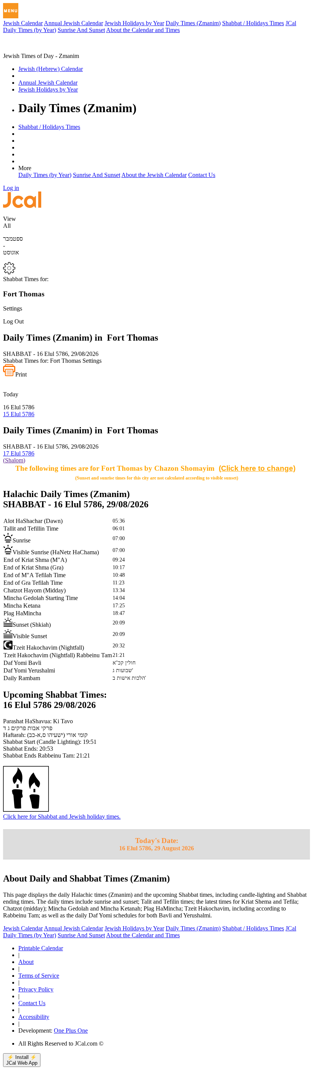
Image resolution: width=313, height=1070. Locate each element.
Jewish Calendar (23, 23)
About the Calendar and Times (143, 30)
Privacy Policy (35, 989)
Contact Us (201, 175)
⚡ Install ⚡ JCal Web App (21, 1060)
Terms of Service (38, 975)
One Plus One (71, 1030)
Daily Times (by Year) (29, 30)
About (26, 962)
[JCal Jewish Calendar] (35, 49)
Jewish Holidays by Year (134, 23)
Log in (11, 188)
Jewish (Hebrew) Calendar (50, 69)
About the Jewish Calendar (154, 175)
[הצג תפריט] (10, 10)
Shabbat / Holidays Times (253, 23)
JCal (291, 23)
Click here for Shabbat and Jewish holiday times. (62, 816)
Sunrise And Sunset (81, 30)
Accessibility (33, 1017)
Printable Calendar (40, 948)
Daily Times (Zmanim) (193, 23)
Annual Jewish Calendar (73, 23)
